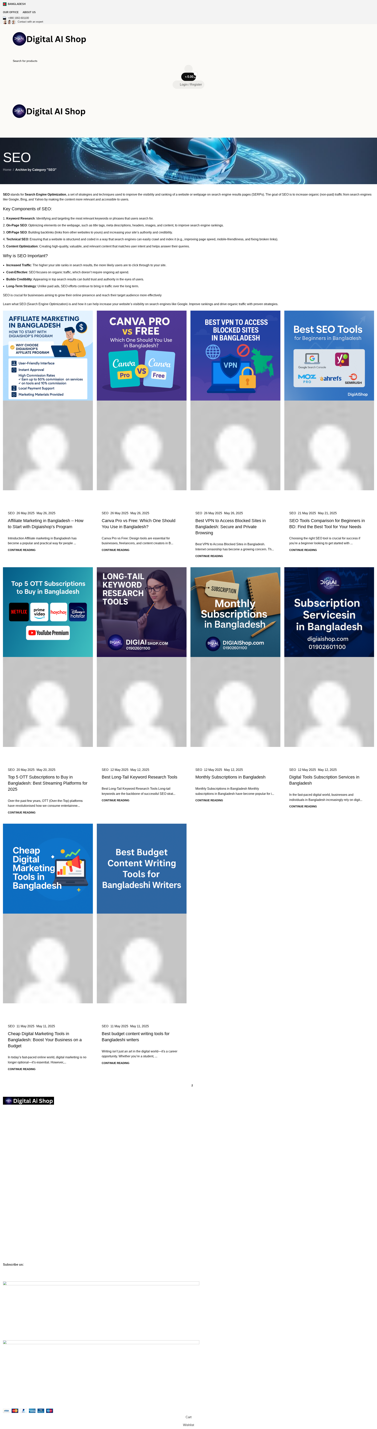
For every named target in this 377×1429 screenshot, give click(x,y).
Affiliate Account (13, 1238)
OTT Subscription (16, 1154)
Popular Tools (11, 1161)
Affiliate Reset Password (18, 1245)
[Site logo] (52, 40)
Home (7, 169)
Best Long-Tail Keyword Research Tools (139, 777)
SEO (11, 513)
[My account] (188, 133)
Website (8, 1201)
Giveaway (9, 1258)
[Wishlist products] (188, 69)
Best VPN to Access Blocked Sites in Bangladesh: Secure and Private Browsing (230, 526)
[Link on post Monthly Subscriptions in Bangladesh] (235, 664)
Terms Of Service (13, 1131)
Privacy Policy (11, 1117)
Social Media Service (16, 1175)
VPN (5, 1208)
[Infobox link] (188, 18)
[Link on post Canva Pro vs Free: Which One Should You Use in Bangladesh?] (142, 408)
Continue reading (22, 550)
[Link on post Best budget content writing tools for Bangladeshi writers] (142, 921)
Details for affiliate (14, 1251)
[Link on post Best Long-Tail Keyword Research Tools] (142, 664)
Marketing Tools (13, 1168)
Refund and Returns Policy (19, 1138)
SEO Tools (9, 1195)
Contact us (9, 1124)
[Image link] (28, 1100)
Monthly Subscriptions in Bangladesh (230, 777)
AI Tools (8, 1188)
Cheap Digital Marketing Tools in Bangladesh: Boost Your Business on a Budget (45, 1039)
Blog (5, 1215)
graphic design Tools (15, 1181)
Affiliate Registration (20, 1231)
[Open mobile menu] (188, 92)
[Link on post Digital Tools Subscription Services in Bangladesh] (329, 664)
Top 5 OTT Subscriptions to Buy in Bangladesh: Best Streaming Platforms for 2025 (47, 783)
